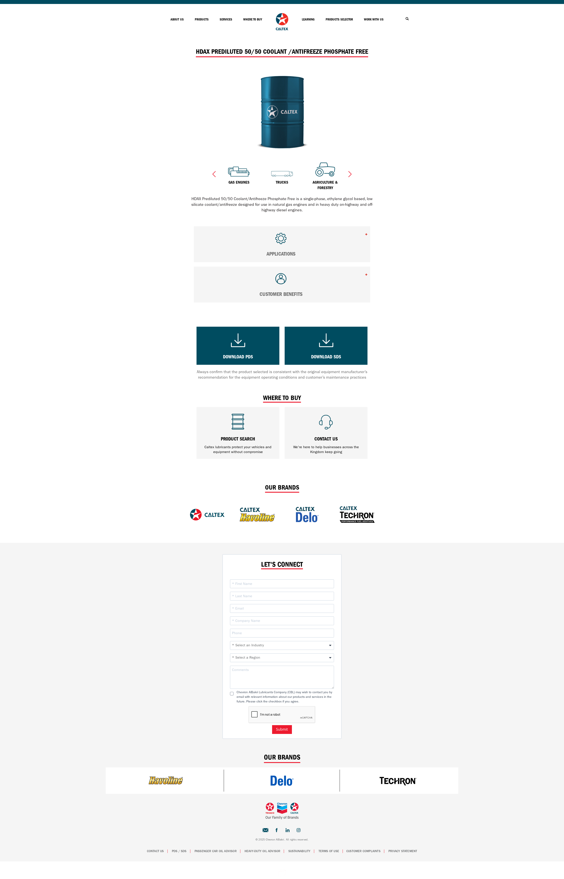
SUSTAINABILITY (299, 851)
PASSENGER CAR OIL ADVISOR (216, 851)
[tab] (282, 244)
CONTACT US (155, 851)
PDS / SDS (179, 851)
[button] (282, 240)
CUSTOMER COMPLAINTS (363, 851)
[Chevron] (282, 29)
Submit (282, 729)
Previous (214, 173)
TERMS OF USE (329, 851)
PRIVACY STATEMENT (402, 851)
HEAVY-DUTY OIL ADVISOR (262, 851)
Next (350, 173)
